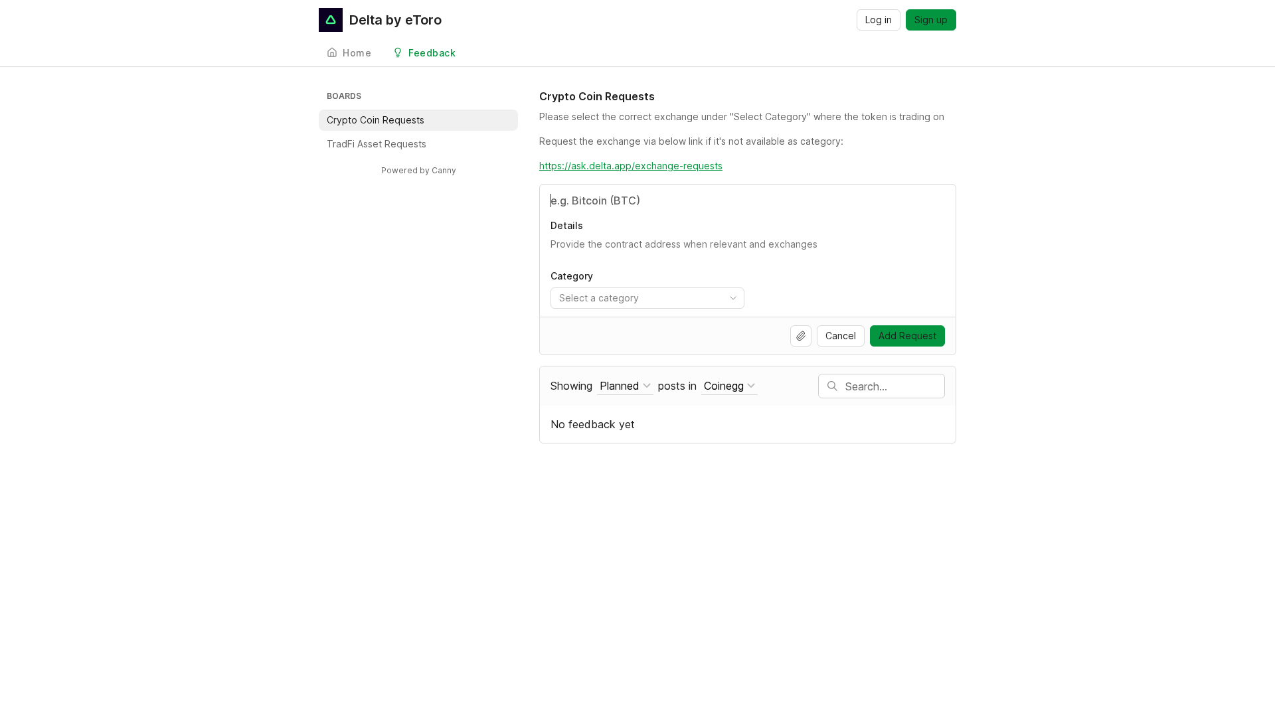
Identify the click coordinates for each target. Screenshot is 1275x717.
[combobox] (647, 298)
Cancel (840, 335)
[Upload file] (800, 336)
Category (572, 275)
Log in (878, 19)
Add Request (907, 335)
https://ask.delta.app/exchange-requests (630, 165)
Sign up (931, 19)
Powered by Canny (418, 170)
